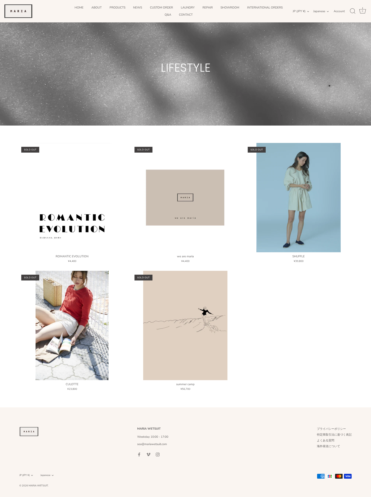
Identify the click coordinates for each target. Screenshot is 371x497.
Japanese (319, 11)
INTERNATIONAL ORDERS (265, 7)
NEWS (137, 7)
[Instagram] (158, 454)
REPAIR (208, 7)
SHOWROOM (229, 7)
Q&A (168, 15)
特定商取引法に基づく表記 (334, 435)
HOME (79, 7)
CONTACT (186, 15)
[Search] (352, 11)
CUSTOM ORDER (161, 7)
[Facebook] (139, 454)
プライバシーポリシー (331, 429)
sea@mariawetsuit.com (152, 444)
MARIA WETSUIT (38, 485)
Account (339, 11)
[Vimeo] (148, 454)
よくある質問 (325, 440)
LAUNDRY (188, 7)
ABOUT (96, 7)
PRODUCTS (117, 7)
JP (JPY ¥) (299, 11)
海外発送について (328, 446)
